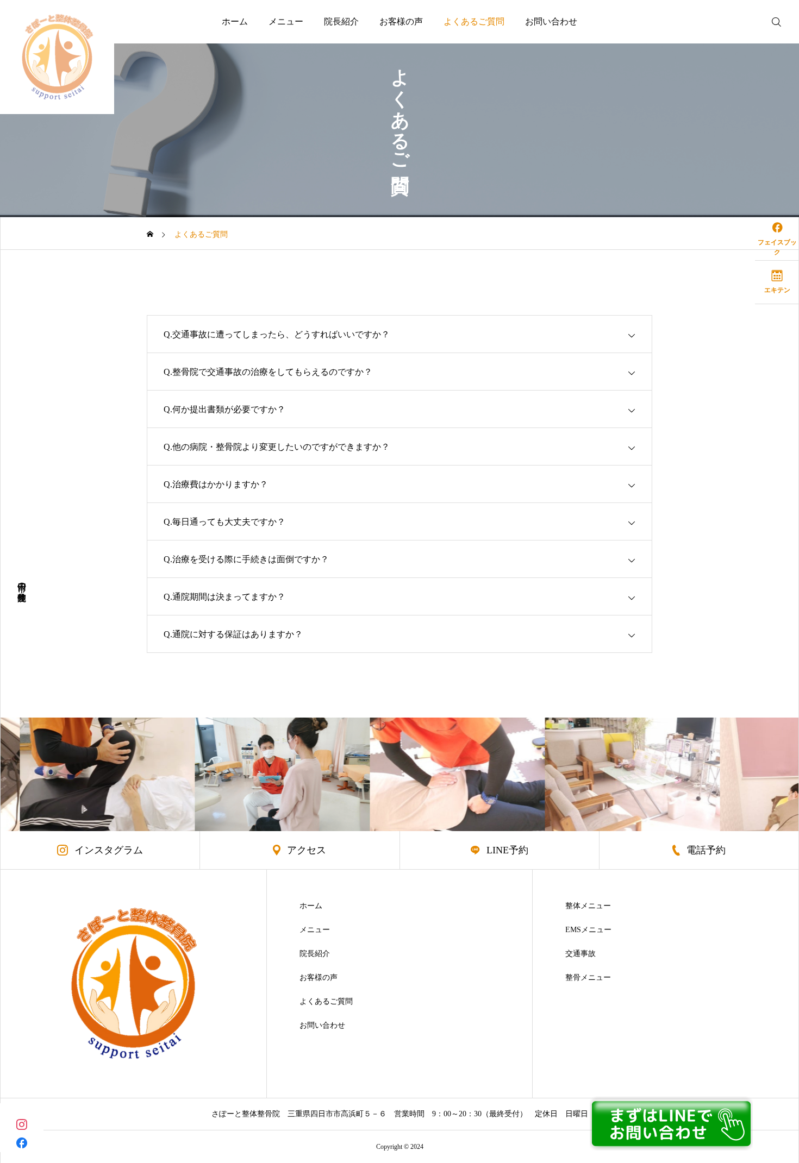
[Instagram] (21, 1123)
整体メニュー (588, 906)
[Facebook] (21, 1142)
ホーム (235, 21)
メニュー (286, 21)
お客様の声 (401, 21)
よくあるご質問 (474, 21)
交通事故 (580, 954)
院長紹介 (341, 21)
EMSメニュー (588, 930)
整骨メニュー (588, 978)
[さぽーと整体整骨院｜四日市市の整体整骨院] (57, 57)
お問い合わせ (551, 21)
